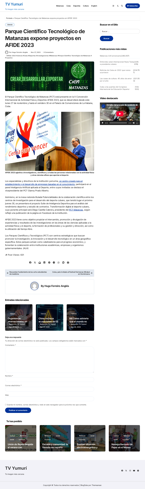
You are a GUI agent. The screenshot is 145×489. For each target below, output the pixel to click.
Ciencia (9, 24)
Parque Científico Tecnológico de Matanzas (74, 56)
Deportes (76, 6)
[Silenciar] (134, 123)
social (12, 439)
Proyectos (9, 58)
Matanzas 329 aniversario (110, 56)
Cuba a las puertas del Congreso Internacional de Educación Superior (115, 88)
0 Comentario (49, 52)
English (94, 6)
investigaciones (43, 56)
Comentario (10, 345)
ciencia (19, 56)
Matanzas (60, 6)
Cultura (86, 6)
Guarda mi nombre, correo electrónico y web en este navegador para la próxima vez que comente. (47, 405)
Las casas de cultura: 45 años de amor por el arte (116, 79)
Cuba (68, 6)
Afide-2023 (11, 56)
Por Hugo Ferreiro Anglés (18, 52)
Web (7, 395)
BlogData (84, 485)
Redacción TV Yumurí (17, 324)
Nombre (9, 376)
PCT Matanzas (76, 210)
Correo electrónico (13, 385)
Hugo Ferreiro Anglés (56, 286)
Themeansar (96, 485)
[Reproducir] (103, 123)
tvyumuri (22, 439)
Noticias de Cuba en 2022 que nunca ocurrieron (115, 71)
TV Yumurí (14, 4)
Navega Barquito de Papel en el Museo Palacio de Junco (122, 447)
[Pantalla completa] (137, 123)
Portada (9, 18)
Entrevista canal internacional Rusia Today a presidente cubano (117, 63)
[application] (120, 114)
